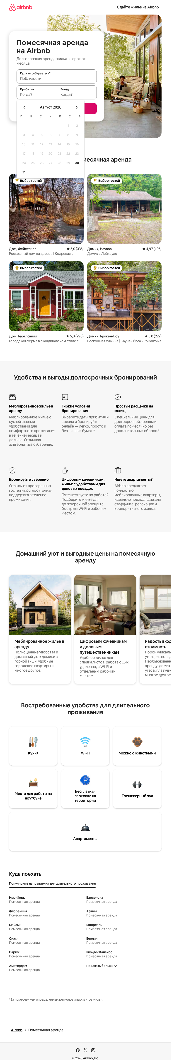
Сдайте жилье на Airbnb (138, 7)
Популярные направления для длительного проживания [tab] (52, 883)
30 (77, 163)
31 (24, 172)
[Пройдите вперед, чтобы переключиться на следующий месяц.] (76, 107)
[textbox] (36, 94)
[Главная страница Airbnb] (20, 7)
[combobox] (56, 78)
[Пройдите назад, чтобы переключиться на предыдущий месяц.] (24, 107)
